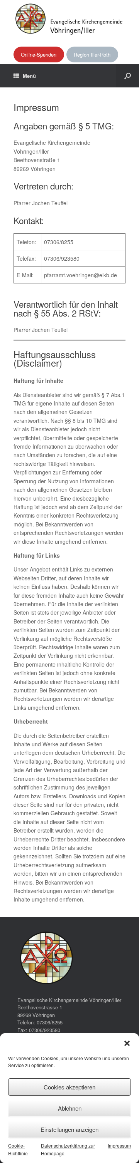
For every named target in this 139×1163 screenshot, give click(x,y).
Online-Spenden (38, 54)
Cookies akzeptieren (69, 1087)
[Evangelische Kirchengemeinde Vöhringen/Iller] (69, 18)
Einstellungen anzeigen (69, 1129)
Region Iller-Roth (92, 54)
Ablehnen (69, 1108)
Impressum (119, 1145)
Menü (29, 75)
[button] (127, 1043)
